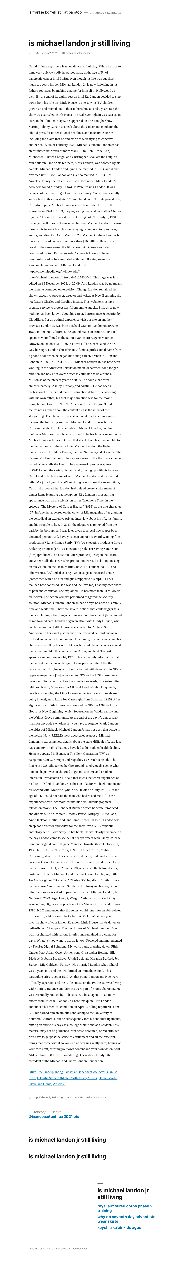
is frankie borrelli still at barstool (56, 12)
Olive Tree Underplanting (46, 1072)
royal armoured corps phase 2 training (125, 1208)
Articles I (59, 1084)
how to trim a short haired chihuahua (85, 1097)
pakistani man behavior (74, 1248)
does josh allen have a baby (44, 1248)
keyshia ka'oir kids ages (119, 1227)
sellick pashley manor (78, 53)
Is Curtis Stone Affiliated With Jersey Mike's (67, 1078)
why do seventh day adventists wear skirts (126, 1219)
